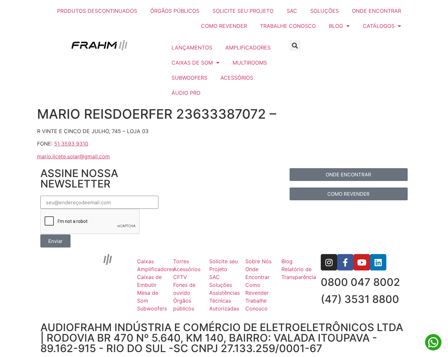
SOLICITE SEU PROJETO (243, 11)
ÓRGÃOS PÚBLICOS (174, 11)
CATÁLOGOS (379, 26)
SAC (292, 11)
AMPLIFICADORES (248, 47)
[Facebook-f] (345, 262)
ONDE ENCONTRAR (376, 11)
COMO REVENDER (224, 26)
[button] (295, 45)
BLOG (336, 26)
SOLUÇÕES (324, 11)
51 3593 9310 (71, 143)
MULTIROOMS (250, 62)
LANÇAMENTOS (192, 47)
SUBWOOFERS (189, 77)
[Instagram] (329, 262)
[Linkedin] (378, 262)
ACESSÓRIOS (236, 77)
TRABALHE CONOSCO (288, 26)
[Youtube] (362, 262)
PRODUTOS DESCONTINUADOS (97, 11)
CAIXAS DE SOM (192, 62)
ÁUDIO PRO (186, 92)
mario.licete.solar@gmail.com (73, 156)
